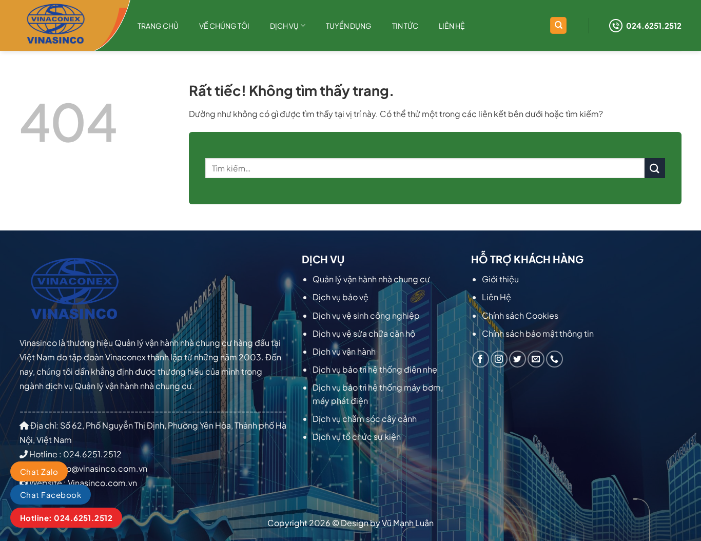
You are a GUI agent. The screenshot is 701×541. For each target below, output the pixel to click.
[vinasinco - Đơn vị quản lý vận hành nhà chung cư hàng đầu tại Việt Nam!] (71, 25)
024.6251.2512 (653, 25)
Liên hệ (452, 25)
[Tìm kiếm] (558, 25)
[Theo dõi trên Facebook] (480, 359)
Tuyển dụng (349, 25)
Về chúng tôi (224, 25)
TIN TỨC (405, 25)
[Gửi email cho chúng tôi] (536, 359)
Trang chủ (158, 25)
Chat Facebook (50, 494)
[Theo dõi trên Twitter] (517, 359)
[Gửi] (655, 168)
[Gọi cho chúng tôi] (554, 359)
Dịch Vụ (284, 25)
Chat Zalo (39, 471)
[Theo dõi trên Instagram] (499, 359)
